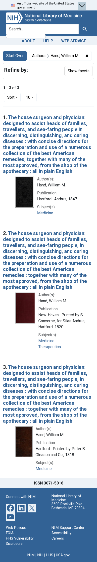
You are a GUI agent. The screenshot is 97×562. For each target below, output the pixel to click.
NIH (40, 555)
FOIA (10, 533)
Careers (57, 538)
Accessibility (61, 533)
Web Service (73, 41)
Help (48, 41)
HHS (49, 555)
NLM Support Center (67, 528)
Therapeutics (49, 346)
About (28, 41)
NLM (31, 555)
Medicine (45, 213)
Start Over (15, 55)
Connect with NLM (21, 497)
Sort (10, 97)
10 (31, 97)
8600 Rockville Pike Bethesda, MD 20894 (68, 506)
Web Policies (16, 528)
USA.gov (63, 555)
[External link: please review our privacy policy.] (10, 507)
